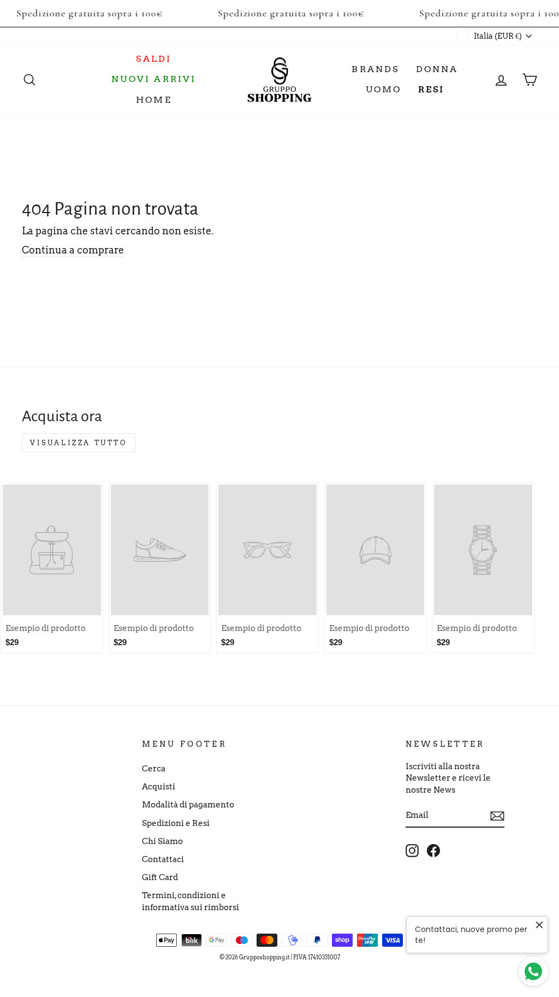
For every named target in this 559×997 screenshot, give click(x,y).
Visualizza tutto (78, 443)
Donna (437, 69)
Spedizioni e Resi (176, 823)
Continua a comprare (73, 250)
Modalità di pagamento (188, 804)
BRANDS (375, 69)
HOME (154, 100)
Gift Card (160, 877)
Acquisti (158, 786)
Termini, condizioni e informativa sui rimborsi (190, 901)
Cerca (153, 768)
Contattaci (163, 859)
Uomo (384, 89)
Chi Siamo (162, 841)
